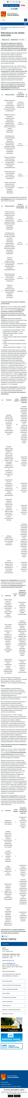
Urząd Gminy (5, 944)
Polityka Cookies (4, 1082)
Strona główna (4, 27)
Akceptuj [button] (10, 1096)
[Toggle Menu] (25, 24)
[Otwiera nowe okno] (23, 5)
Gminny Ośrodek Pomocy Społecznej (11, 985)
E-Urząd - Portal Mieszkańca (11, 5)
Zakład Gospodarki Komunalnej (10, 989)
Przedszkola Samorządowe (9, 997)
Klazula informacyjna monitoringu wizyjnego (11, 1086)
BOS (10, 27)
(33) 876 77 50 (10, 960)
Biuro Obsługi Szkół (7, 981)
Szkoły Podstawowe (7, 1001)
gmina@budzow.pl (10, 963)
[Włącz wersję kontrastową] (8, 2)
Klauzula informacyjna (6, 1084)
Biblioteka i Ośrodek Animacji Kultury (11, 1009)
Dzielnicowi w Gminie (7, 1013)
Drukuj (4, 936)
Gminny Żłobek (6, 993)
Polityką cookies (16, 1093)
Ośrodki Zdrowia (6, 1005)
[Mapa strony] (19, 2)
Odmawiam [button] (17, 1096)
